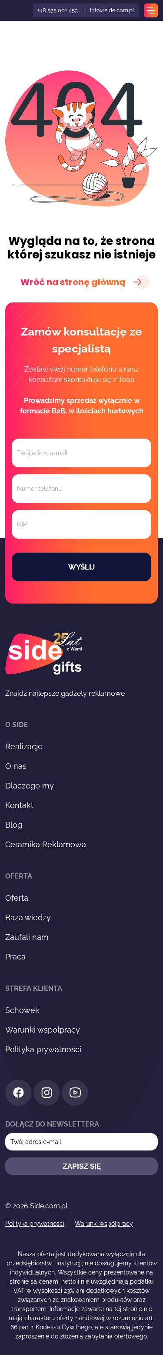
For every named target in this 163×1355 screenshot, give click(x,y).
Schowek (22, 1010)
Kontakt (19, 805)
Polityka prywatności (43, 1049)
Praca (15, 956)
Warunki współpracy (42, 1029)
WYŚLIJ (81, 567)
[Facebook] (18, 1094)
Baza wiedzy (28, 917)
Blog (13, 824)
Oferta (16, 897)
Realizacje (24, 746)
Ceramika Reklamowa (45, 844)
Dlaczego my (29, 785)
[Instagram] (46, 1094)
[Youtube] (75, 1094)
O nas (16, 766)
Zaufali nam (27, 937)
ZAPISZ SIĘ (82, 1166)
